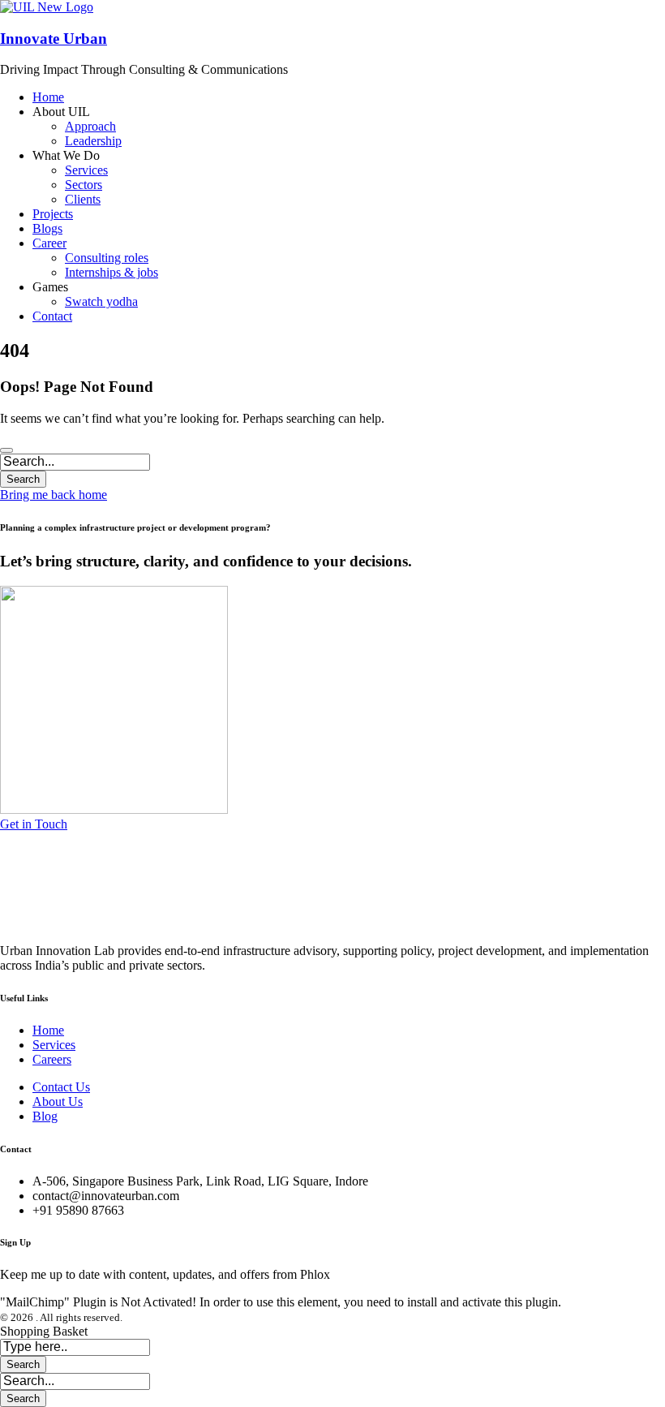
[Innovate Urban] (46, 7)
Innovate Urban (53, 38)
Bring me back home (53, 494)
